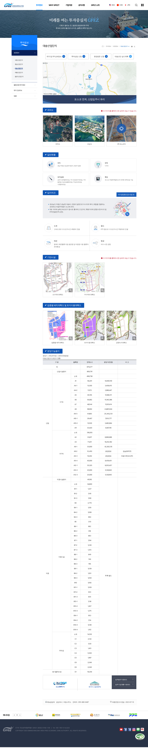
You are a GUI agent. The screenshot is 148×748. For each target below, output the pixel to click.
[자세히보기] (71, 140)
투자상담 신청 (76, 56)
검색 (136, 5)
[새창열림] (121, 128)
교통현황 (122, 208)
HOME (103, 46)
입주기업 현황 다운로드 (122, 684)
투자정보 (108, 46)
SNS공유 (134, 46)
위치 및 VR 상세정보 (54, 56)
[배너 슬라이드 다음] (19, 715)
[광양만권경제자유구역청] (14, 5)
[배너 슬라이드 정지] (17, 715)
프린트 (131, 46)
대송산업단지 (124, 46)
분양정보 (115, 46)
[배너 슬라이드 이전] (14, 715)
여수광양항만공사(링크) (126, 195)
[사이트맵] (144, 5)
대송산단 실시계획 (121, 56)
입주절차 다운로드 (121, 680)
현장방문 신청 (99, 56)
